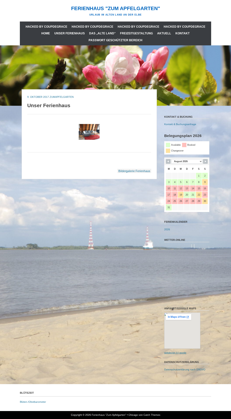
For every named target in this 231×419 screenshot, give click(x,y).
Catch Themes (151, 414)
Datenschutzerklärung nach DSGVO (184, 369)
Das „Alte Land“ (102, 33)
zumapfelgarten (62, 96)
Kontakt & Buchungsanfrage (180, 124)
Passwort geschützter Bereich (115, 40)
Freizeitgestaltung (136, 33)
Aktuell (164, 33)
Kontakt (182, 33)
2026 (167, 229)
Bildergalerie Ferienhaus (134, 171)
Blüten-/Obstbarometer (33, 401)
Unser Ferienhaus (69, 33)
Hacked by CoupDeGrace (46, 26)
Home (45, 33)
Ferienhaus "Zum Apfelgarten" (115, 8)
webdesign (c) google (175, 352)
